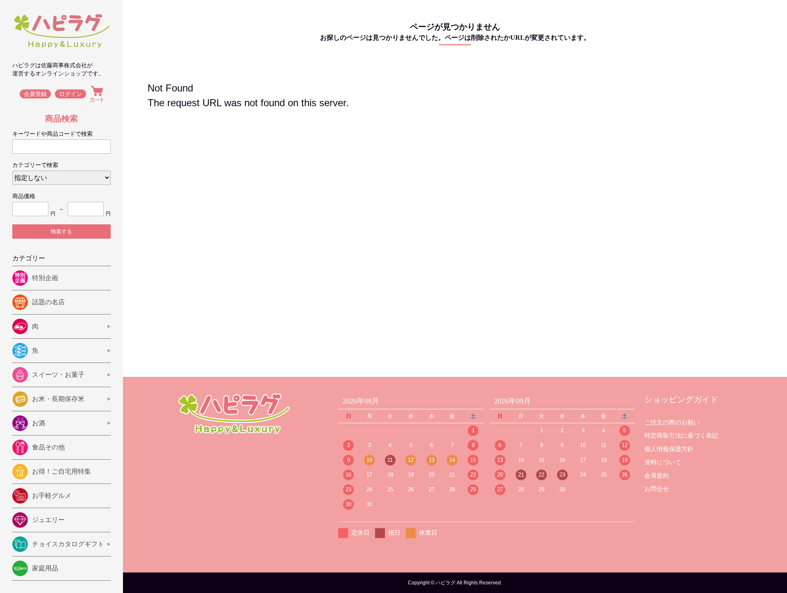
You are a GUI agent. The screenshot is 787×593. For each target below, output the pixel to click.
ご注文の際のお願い (672, 422)
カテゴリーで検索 (35, 165)
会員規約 (656, 475)
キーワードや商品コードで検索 (52, 134)
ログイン (70, 94)
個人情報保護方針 (669, 448)
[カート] (97, 94)
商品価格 (23, 196)
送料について (662, 461)
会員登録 (35, 94)
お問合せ (656, 488)
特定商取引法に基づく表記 (681, 435)
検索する (61, 231)
